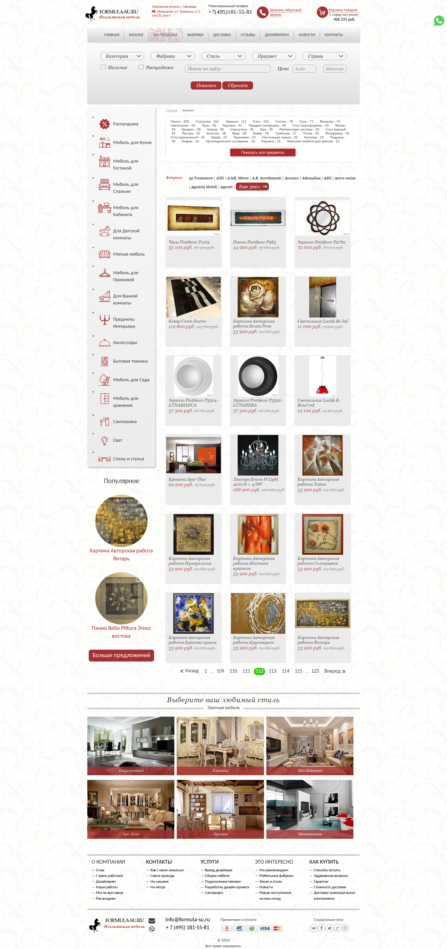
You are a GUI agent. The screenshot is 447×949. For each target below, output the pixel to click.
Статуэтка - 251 (210, 121)
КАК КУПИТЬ (324, 862)
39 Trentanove (201, 178)
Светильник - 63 (186, 125)
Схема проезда (162, 876)
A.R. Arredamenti (266, 178)
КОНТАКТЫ (334, 35)
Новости (266, 887)
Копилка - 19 (316, 137)
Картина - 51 (235, 125)
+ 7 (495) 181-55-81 (187, 928)
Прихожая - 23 (247, 137)
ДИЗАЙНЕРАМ (277, 35)
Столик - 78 (286, 121)
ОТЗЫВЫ (248, 35)
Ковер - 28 (263, 133)
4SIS (220, 178)
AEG (328, 178)
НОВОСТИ (307, 35)
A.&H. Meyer (238, 178)
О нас (100, 870)
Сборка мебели (217, 876)
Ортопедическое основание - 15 (233, 141)
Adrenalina (311, 178)
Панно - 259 (183, 121)
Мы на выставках (109, 893)
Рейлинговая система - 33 (301, 129)
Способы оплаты (327, 870)
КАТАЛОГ (136, 35)
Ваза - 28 (241, 133)
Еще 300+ (250, 186)
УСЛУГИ (209, 862)
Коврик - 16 (193, 141)
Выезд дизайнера (218, 870)
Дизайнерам (106, 882)
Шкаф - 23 (221, 137)
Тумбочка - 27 (288, 133)
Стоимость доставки (330, 887)
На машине (159, 882)
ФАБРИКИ (195, 35)
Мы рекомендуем (273, 870)
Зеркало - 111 (238, 121)
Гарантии (321, 882)
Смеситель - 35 (244, 129)
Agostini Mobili (204, 187)
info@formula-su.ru (187, 920)
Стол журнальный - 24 (190, 137)
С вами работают (109, 876)
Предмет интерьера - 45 (269, 125)
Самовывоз (214, 893)
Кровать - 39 (193, 129)
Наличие (117, 67)
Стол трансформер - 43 (312, 125)
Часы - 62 (211, 125)
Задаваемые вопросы (331, 876)
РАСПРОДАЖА (165, 35)
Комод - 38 (217, 129)
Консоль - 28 (218, 133)
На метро (158, 887)
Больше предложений (121, 655)
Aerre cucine (345, 178)
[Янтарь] (121, 511)
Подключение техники (222, 882)
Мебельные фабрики (276, 876)
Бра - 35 (268, 129)
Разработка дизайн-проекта (227, 887)
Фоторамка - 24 (340, 133)
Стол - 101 (263, 121)
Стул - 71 (308, 121)
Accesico (292, 178)
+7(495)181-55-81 (230, 12)
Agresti (226, 187)
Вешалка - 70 (332, 121)
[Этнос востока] (121, 588)
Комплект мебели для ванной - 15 (315, 141)
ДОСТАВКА (222, 35)
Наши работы (107, 887)
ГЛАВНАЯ (111, 35)
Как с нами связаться (166, 870)
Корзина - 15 (273, 141)
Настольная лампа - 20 (282, 137)
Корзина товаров (343, 10)
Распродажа (159, 67)
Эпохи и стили (270, 882)
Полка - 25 (313, 133)
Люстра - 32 (193, 133)
